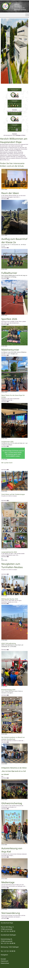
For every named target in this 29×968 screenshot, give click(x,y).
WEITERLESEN (4, 198)
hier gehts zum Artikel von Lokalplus (9, 496)
